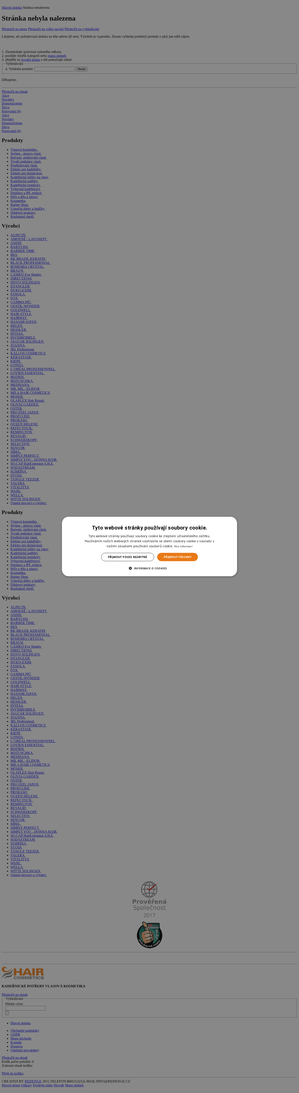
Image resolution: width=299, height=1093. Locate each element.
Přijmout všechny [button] (177, 557)
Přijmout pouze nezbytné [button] (127, 557)
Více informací (183, 546)
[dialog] (149, 546)
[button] (149, 568)
